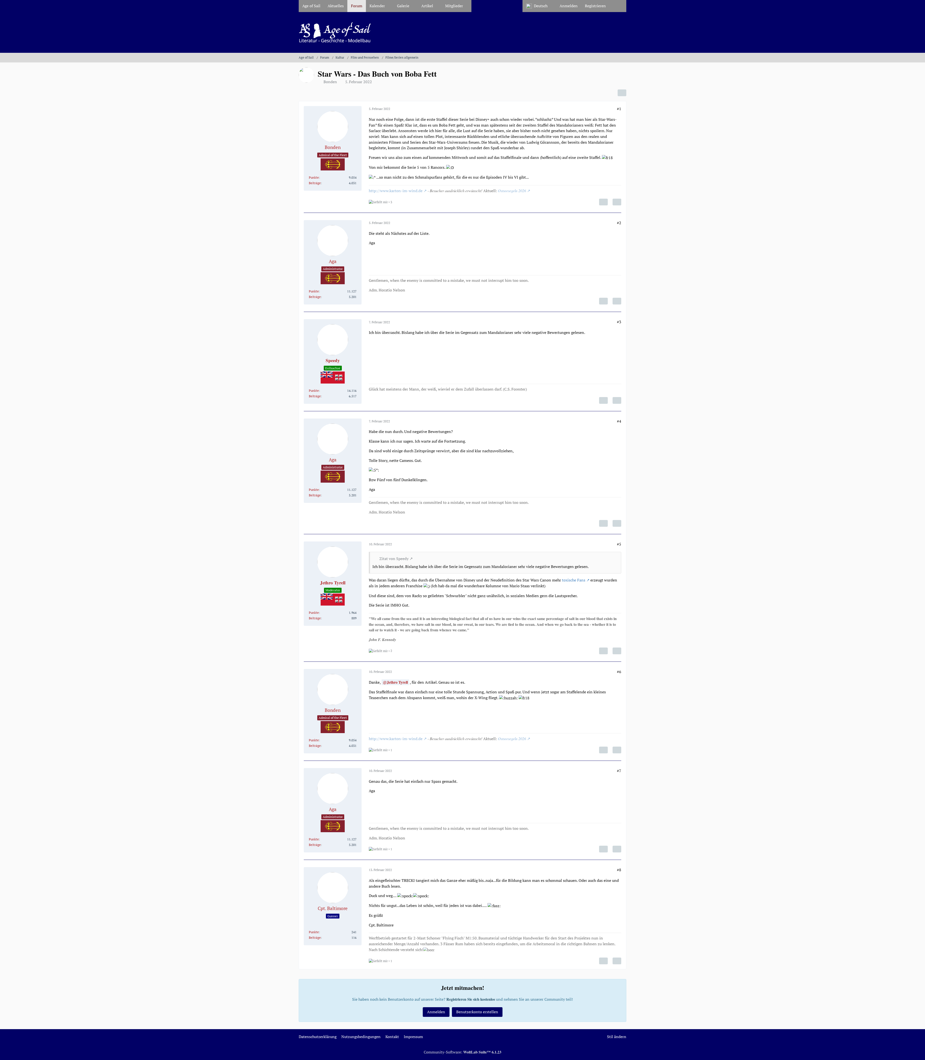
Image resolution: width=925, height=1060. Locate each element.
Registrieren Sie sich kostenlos (470, 999)
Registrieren (595, 5)
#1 (619, 108)
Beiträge (315, 183)
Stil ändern (616, 1036)
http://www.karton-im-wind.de (396, 190)
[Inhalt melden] (603, 202)
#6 (619, 671)
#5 (619, 544)
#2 (619, 222)
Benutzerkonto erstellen (477, 1011)
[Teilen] (622, 92)
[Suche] (617, 6)
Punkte (314, 177)
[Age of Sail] (462, 32)
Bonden (330, 81)
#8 (619, 869)
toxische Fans (573, 580)
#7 (619, 770)
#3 (619, 321)
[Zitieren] (617, 202)
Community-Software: (462, 1052)
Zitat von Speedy (394, 558)
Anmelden (569, 5)
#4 (619, 421)
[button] (539, 6)
